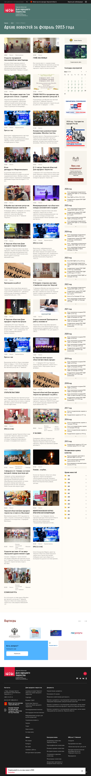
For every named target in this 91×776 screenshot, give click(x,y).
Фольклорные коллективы (54, 759)
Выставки (28, 746)
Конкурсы (28, 743)
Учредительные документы (54, 691)
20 (75, 87)
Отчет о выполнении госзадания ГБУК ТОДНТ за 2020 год (76, 337)
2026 (69, 475)
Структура (28, 697)
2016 (69, 511)
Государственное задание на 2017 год (76, 415)
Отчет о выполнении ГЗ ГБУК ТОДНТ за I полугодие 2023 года (76, 276)
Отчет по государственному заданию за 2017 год (77, 411)
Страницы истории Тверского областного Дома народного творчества (34, 692)
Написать (17, 653)
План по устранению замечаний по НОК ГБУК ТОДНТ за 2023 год (76, 456)
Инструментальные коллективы (55, 751)
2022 (69, 490)
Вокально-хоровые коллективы (55, 748)
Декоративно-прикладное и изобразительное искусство (54, 762)
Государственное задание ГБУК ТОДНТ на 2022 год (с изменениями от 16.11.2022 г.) (76, 292)
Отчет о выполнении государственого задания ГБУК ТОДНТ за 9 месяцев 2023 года (77, 264)
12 (71, 84)
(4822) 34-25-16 (8, 697)
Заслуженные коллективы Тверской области (54, 741)
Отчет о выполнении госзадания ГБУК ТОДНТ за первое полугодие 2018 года (76, 394)
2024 (69, 482)
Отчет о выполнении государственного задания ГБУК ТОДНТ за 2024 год (76, 235)
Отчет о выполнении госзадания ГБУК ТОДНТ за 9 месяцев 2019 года (76, 366)
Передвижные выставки (74, 743)
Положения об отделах (53, 694)
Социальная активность (32, 720)
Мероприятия (29, 546)
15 (82, 84)
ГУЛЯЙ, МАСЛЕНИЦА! (40, 58)
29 (82, 90)
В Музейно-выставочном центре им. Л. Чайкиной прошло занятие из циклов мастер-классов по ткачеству (17, 206)
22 (82, 87)
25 (68, 90)
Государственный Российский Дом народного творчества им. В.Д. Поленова (15, 710)
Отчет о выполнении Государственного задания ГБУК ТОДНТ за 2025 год (76, 209)
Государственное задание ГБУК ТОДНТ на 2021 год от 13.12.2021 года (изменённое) (76, 325)
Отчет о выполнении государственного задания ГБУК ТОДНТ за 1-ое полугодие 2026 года (76, 193)
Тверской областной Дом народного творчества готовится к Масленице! (17, 512)
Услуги (27, 726)
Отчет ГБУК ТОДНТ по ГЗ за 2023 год (76, 261)
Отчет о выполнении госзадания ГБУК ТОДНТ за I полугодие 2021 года (76, 320)
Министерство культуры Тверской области (15, 703)
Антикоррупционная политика (34, 709)
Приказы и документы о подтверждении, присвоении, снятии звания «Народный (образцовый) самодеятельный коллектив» (66, 700)
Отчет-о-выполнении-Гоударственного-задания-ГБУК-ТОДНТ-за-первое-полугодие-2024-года (76, 249)
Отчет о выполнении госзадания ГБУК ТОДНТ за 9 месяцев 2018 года (76, 390)
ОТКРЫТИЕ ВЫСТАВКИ (11, 392)
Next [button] (86, 621)
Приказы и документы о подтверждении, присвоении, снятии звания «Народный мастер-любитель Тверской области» (66, 710)
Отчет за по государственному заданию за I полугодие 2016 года (77, 427)
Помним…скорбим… (40, 470)
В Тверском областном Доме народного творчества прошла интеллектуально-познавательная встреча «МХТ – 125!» (16, 320)
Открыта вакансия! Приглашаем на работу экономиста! (45, 320)
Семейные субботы (31, 749)
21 (78, 87)
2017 (69, 507)
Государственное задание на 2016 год (76, 433)
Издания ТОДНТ (30, 700)
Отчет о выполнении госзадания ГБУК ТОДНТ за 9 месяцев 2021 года (76, 316)
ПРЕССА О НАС (38, 243)
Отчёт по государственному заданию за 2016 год (77, 430)
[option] (14, 633)
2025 (69, 479)
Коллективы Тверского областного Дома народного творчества (34, 704)
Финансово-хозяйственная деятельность (58, 697)
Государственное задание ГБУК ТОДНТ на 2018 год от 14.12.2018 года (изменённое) (76, 399)
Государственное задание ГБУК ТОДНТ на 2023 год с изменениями (76, 269)
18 (68, 87)
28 (78, 90)
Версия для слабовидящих (75, 2)
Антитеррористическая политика (35, 712)
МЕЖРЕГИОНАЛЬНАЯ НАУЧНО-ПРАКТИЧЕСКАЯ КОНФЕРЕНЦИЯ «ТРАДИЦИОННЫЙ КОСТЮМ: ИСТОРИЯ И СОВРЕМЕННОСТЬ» (44, 512)
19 (71, 87)
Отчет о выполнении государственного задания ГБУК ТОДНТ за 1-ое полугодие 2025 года (76, 222)
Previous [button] (79, 621)
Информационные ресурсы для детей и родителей (34, 716)
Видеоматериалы (19, 127)
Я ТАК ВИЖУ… (37, 433)
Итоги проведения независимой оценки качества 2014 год (76, 464)
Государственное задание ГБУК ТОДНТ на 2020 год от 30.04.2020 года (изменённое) (76, 349)
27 (75, 90)
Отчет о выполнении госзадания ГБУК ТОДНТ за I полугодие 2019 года (76, 369)
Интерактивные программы (33, 752)
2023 (12, 23)
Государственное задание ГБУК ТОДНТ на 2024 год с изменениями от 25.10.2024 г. (76, 240)
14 (78, 84)
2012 (69, 518)
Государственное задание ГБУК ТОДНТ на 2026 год (76, 200)
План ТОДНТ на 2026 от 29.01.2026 (76, 197)
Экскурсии (71, 740)
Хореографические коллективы (55, 745)
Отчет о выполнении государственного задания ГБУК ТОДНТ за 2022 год (76, 288)
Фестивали (29, 740)
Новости (11, 55)
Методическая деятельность (18, 467)
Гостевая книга (30, 732)
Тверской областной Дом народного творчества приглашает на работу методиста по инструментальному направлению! (46, 393)
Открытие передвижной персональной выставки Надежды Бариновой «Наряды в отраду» (16, 59)
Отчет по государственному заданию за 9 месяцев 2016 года (77, 423)
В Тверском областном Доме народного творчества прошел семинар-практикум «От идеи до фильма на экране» (15, 245)
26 (71, 90)
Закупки (28, 723)
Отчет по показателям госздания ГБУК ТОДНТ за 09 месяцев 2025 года (76, 218)
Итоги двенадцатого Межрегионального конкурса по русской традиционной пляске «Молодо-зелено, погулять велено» (16, 168)
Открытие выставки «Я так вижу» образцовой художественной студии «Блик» (17, 552)
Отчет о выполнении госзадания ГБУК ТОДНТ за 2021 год (76, 312)
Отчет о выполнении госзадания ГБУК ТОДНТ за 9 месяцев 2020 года (76, 341)
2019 (69, 500)
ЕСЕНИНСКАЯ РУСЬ (10, 592)
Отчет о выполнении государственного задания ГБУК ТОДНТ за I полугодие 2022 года (76, 300)
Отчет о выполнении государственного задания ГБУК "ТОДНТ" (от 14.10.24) (76, 244)
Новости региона (19, 55)
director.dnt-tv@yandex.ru (11, 700)
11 (68, 84)
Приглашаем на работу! (12, 283)
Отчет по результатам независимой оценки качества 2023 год (76, 460)
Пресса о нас (8, 130)
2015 (69, 514)
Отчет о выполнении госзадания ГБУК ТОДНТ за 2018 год (76, 387)
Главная (6, 23)
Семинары (27, 467)
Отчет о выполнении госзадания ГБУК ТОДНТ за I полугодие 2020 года (76, 345)
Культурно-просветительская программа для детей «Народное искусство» (76, 751)
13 (75, 84)
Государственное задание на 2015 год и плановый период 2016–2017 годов (77, 445)
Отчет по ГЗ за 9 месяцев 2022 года (75, 296)
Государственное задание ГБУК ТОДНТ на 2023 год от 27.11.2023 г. (76, 272)
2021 (69, 493)
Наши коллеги (29, 729)
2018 (69, 504)
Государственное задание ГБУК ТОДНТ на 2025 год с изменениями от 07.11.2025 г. (76, 214)
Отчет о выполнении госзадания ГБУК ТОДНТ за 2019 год (76, 362)
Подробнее (11, 772)
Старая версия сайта (75, 62)
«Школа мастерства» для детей (57, 428)
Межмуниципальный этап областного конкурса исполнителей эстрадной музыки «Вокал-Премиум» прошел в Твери (46, 206)
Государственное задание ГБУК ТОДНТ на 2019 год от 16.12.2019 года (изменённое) (76, 374)
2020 (69, 497)
